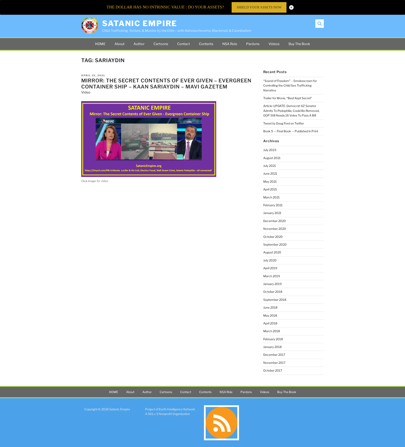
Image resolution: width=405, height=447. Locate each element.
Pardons (252, 44)
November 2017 (274, 362)
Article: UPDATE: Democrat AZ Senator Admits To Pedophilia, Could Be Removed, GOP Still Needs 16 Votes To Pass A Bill (291, 110)
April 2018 (270, 323)
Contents (206, 44)
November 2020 (274, 228)
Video (85, 92)
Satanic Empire (139, 23)
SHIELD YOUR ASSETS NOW (259, 7)
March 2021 (271, 197)
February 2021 (273, 205)
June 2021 (270, 173)
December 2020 (274, 221)
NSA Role (229, 44)
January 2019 (272, 284)
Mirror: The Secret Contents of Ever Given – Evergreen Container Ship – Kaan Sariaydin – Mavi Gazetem (166, 84)
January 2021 (272, 213)
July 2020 (270, 260)
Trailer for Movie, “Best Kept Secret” (287, 98)
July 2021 (269, 165)
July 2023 (269, 150)
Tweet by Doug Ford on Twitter (283, 123)
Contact (183, 44)
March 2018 (271, 331)
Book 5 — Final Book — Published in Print (290, 131)
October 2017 (272, 370)
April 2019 (270, 268)
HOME (100, 44)
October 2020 (273, 236)
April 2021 (270, 189)
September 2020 (275, 244)
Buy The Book (299, 44)
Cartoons (161, 44)
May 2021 (270, 181)
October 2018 (272, 291)
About (119, 44)
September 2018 (274, 299)
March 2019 (271, 276)
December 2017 (274, 354)
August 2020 (272, 252)
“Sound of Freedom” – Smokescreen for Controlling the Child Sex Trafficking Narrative (290, 85)
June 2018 (270, 307)
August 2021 (272, 158)
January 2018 (272, 347)
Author (139, 44)
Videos (274, 44)
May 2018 (270, 315)
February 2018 (273, 339)
